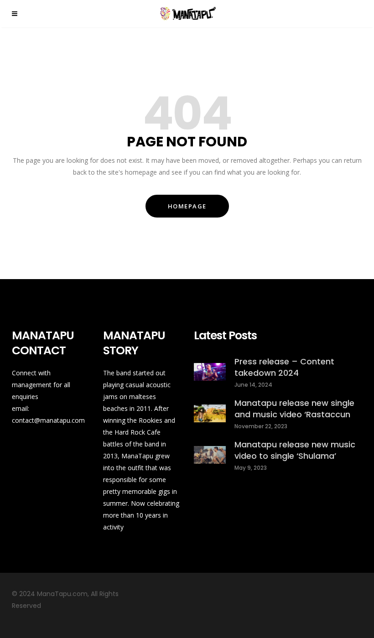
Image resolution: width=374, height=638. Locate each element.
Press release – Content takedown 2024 (284, 367)
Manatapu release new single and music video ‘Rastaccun (294, 408)
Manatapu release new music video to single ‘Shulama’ (294, 450)
